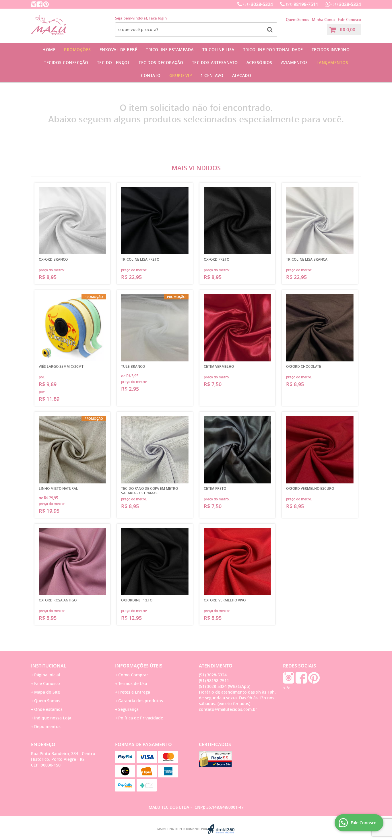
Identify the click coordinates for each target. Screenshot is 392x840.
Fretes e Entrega (134, 692)
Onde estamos (48, 709)
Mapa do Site (47, 692)
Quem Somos (297, 19)
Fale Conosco (349, 19)
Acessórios (259, 62)
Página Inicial (47, 675)
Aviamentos (294, 62)
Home (48, 49)
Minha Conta (323, 19)
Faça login (158, 18)
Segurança (128, 709)
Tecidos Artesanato (215, 62)
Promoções (77, 49)
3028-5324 (258, 4)
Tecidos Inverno (331, 49)
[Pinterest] (46, 4)
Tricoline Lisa (218, 49)
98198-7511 (302, 4)
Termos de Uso (132, 683)
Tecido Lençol (113, 62)
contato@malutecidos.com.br (228, 709)
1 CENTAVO (212, 75)
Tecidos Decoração (161, 62)
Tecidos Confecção (66, 62)
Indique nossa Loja (52, 718)
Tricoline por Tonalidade (273, 49)
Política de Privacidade (140, 718)
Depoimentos (47, 726)
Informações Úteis (138, 666)
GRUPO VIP (180, 75)
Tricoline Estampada (170, 49)
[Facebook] (39, 4)
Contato (151, 75)
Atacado (241, 75)
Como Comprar (133, 675)
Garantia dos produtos (140, 700)
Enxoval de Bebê (118, 49)
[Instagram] (33, 4)
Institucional (48, 666)
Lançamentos (332, 62)
